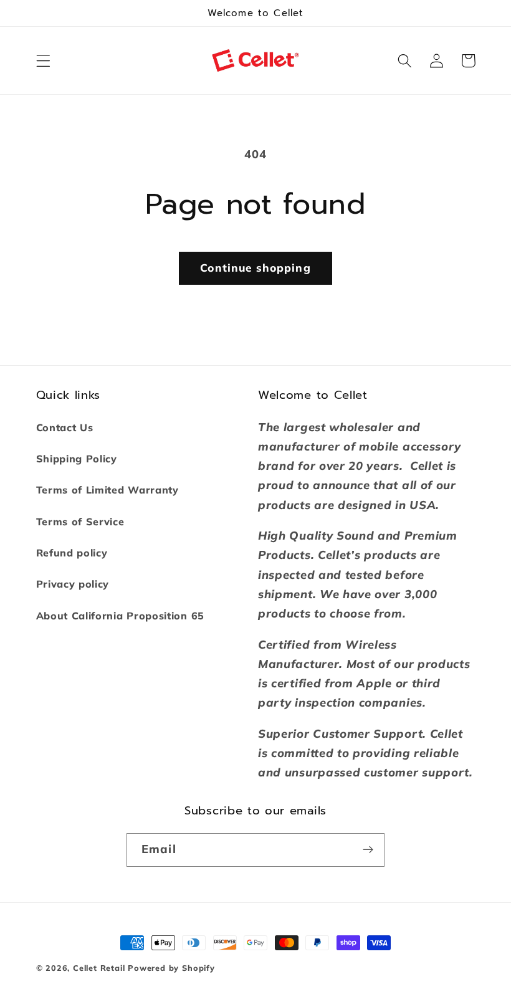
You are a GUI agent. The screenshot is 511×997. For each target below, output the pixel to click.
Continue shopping (255, 267)
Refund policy (72, 552)
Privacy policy (73, 584)
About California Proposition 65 (120, 615)
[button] (43, 61)
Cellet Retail (99, 968)
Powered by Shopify (171, 968)
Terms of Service (80, 521)
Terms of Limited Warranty (107, 490)
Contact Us (64, 427)
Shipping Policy (76, 458)
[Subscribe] (368, 850)
